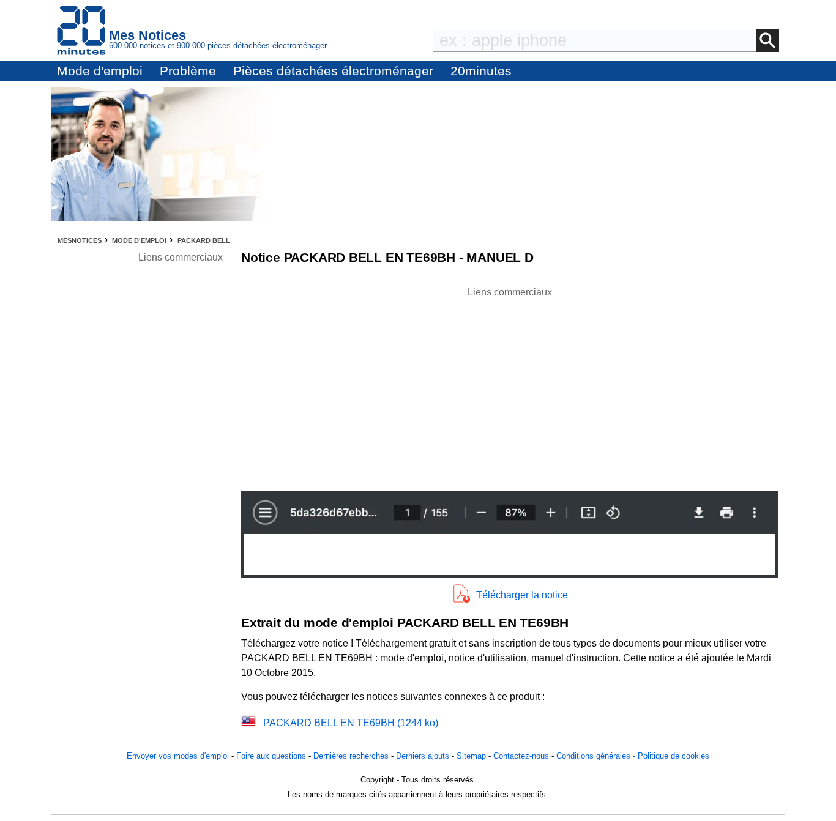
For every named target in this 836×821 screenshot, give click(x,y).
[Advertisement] (510, 385)
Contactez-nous (521, 755)
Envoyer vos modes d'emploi (178, 755)
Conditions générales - (597, 755)
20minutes (481, 71)
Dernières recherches (351, 755)
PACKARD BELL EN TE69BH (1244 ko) (350, 723)
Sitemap (471, 755)
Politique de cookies (673, 755)
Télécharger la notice (522, 595)
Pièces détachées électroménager (333, 71)
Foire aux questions (271, 755)
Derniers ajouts (422, 755)
